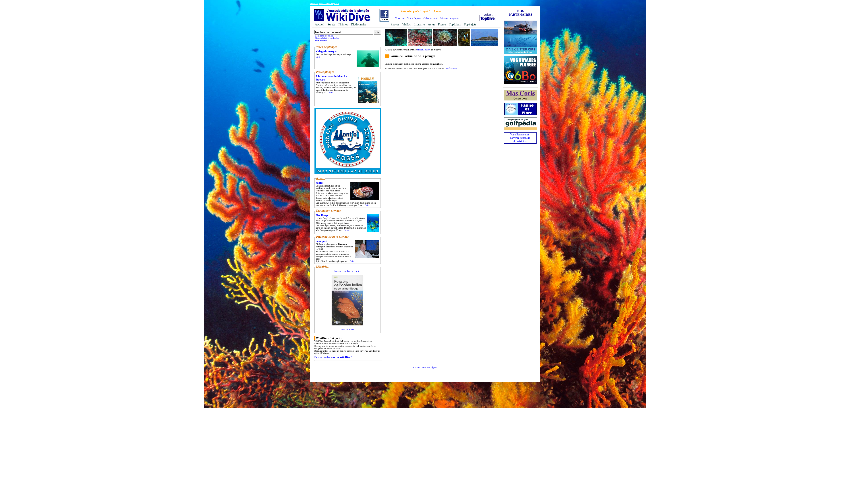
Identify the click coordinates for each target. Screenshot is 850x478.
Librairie (419, 24)
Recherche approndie (324, 36)
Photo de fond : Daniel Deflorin (324, 3)
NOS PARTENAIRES (520, 12)
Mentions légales (429, 367)
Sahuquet (321, 241)
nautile (319, 182)
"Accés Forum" (451, 68)
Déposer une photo (449, 18)
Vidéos (406, 24)
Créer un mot (430, 18)
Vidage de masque (326, 51)
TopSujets (470, 24)
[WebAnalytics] (425, 374)
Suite (318, 57)
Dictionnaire (358, 24)
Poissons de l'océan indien (347, 271)
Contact (416, 367)
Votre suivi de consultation (327, 38)
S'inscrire (399, 18)
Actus (431, 24)
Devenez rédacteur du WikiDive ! (333, 357)
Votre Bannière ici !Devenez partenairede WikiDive (520, 138)
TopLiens (455, 24)
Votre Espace (414, 18)
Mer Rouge (322, 215)
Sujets (331, 24)
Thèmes (343, 24)
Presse (442, 24)
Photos (395, 24)
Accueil (319, 24)
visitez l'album (423, 49)
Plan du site (320, 40)
